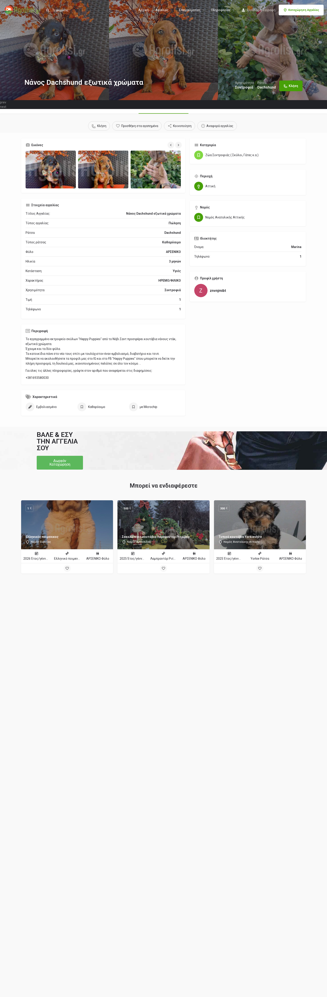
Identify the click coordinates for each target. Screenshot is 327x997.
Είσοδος (253, 10)
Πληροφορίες (221, 10)
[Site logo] (22, 9)
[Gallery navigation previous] (171, 145)
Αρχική (143, 10)
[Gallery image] (51, 169)
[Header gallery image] (54, 50)
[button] (60, 463)
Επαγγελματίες (190, 10)
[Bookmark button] (67, 568)
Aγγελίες (162, 10)
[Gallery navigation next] (179, 145)
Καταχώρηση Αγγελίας (303, 10)
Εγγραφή (269, 10)
